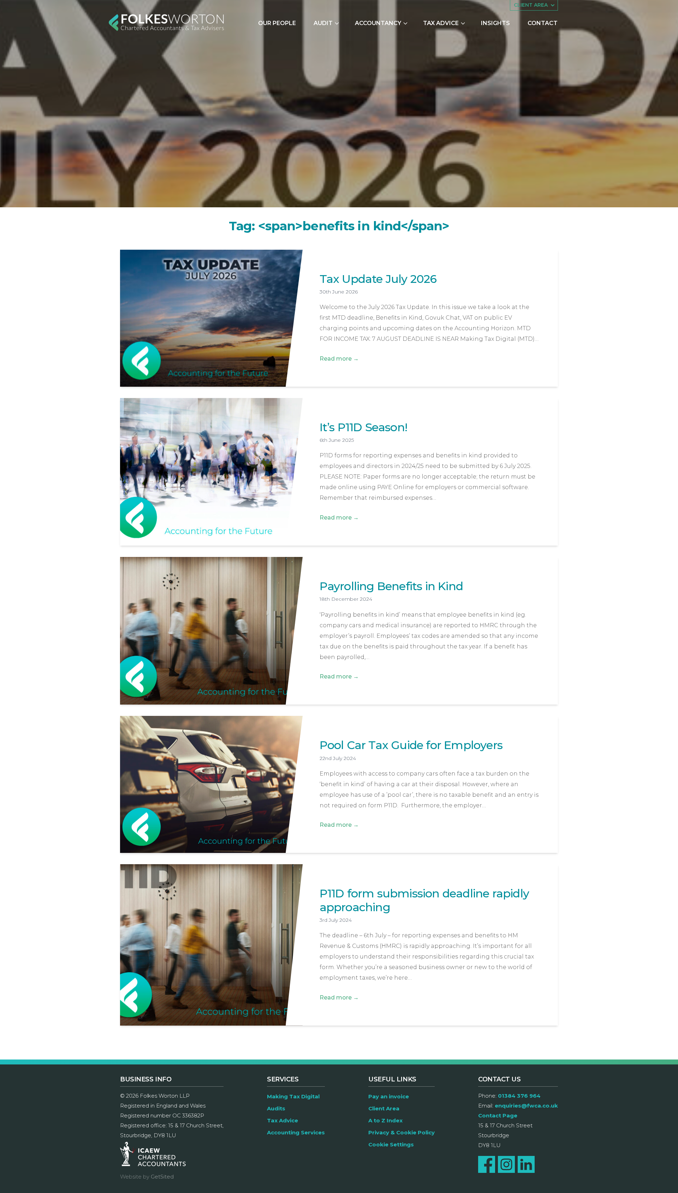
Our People (277, 23)
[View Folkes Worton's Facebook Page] (486, 1164)
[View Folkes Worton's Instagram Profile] (506, 1164)
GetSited (162, 1176)
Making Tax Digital (293, 1096)
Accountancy (378, 23)
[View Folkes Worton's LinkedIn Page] (526, 1164)
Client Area (383, 1108)
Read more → (339, 358)
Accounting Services (296, 1132)
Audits (276, 1108)
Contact (543, 23)
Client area (531, 5)
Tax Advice (441, 23)
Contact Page (497, 1115)
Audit (323, 23)
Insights (495, 23)
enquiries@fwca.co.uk (526, 1105)
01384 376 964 (519, 1095)
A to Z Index (385, 1120)
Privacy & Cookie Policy (401, 1132)
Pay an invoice (388, 1096)
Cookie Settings (391, 1144)
